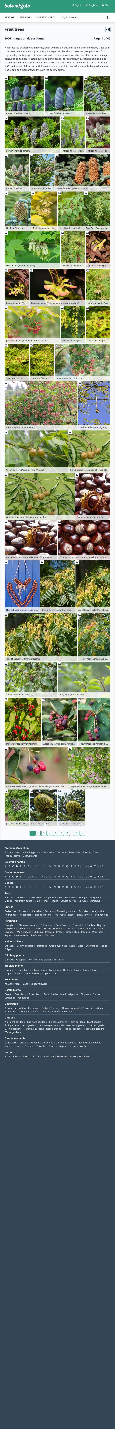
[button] (108, 29)
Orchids (67, 970)
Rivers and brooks (66, 1056)
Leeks (72, 945)
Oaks (37, 900)
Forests (17, 1056)
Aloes (18, 983)
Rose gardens (53, 1028)
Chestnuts (21, 897)
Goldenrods (24, 928)
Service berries (68, 900)
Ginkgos (82, 897)
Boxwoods (24, 911)
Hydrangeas (11, 914)
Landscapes (48, 1056)
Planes (54, 900)
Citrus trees (35, 897)
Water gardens (13, 1032)
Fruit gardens (12, 1025)
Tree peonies (101, 914)
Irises (70, 928)
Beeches (9, 897)
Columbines (47, 925)
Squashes (10, 997)
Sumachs (95, 900)
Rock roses (60, 914)
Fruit (46, 994)
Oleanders (25, 914)
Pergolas (41, 1046)
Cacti (25, 983)
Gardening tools (64, 1042)
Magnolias (95, 897)
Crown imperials (26, 945)
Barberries (10, 911)
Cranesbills (78, 925)
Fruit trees (70, 897)
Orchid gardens (13, 1028)
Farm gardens (77, 1021)
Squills (103, 945)
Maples (8, 900)
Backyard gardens (37, 1021)
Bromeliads (23, 970)
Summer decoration (62, 1011)
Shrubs (86, 852)
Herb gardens (29, 1025)
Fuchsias (83, 911)
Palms (77, 970)
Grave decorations (93, 1008)
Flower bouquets (71, 1008)
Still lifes (44, 1011)
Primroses (97, 932)
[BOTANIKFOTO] (17, 6)
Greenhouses (83, 1042)
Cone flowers (63, 925)
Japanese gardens (48, 1025)
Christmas (33, 1008)
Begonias (10, 970)
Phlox (59, 932)
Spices (96, 994)
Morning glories (42, 959)
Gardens (61, 852)
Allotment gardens (15, 1021)
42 (76, 833)
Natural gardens (98, 1025)
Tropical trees (49, 973)
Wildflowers (85, 1056)
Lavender (10, 932)
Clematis (9, 959)
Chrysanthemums (28, 925)
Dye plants (20, 994)
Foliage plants (39, 970)
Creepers (21, 959)
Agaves (8, 983)
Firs (60, 897)
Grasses (37, 928)
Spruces (83, 900)
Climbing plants (31, 852)
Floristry (55, 1008)
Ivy (30, 959)
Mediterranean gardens (73, 1025)
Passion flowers (91, 970)
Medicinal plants (69, 994)
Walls (83, 1046)
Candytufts (10, 925)
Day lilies (102, 925)
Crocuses (10, 945)
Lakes (36, 1056)
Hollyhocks (59, 928)
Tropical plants (12, 855)
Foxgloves (10, 928)
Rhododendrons (43, 914)
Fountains (34, 1042)
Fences (22, 1042)
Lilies (80, 945)
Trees (95, 852)
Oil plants (85, 994)
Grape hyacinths (58, 945)
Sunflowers (37, 935)
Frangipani (55, 970)
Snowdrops (92, 945)
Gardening (47, 1042)
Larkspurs (99, 928)
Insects (27, 1056)
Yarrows (49, 935)
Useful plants (30, 855)
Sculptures (63, 1046)
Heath (47, 928)
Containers (10, 1042)
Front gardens (95, 1021)
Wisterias (59, 959)
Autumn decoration (15, 1008)
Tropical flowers (13, 973)
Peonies (49, 932)
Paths (19, 1046)
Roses (71, 914)
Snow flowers (84, 914)
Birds (7, 1056)
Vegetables (23, 997)
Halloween (10, 1011)
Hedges (97, 1042)
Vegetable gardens (94, 1028)
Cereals (9, 994)
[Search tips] (108, 17)
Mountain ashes (23, 900)
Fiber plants (35, 994)
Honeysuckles (98, 911)
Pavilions (29, 1046)
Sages (8, 935)
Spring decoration (28, 1011)
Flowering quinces (66, 911)
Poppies (85, 932)
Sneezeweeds (20, 935)
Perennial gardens (34, 1028)
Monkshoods (24, 932)
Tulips (8, 949)
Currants (49, 911)
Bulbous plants (13, 852)
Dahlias (91, 925)
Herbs (54, 994)
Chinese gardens (58, 1021)
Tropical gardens (72, 1028)
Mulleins (38, 932)
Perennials (74, 852)
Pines (46, 900)
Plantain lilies (72, 932)
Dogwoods (50, 897)
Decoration (48, 852)
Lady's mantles (84, 928)
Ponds (52, 1046)
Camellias (37, 911)
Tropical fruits (31, 973)
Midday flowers (39, 983)
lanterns (9, 1046)
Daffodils (42, 945)
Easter (45, 1008)
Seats (75, 1046)
